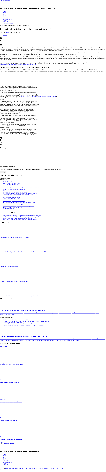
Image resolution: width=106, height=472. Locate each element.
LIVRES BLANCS (7, 19)
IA (3, 14)
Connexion (7, 443)
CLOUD (5, 11)
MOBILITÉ (5, 16)
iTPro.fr (7, 32)
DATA (4, 12)
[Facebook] (53, 38)
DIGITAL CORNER (8, 23)
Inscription (12, 443)
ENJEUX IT (6, 15)
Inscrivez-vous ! (3, 346)
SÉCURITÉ (6, 18)
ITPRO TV (5, 21)
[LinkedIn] (53, 40)
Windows (5, 35)
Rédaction (7, 468)
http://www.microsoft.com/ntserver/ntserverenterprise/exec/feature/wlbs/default (38, 96)
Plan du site (62, 468)
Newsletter (16, 468)
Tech (2, 25)
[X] (53, 42)
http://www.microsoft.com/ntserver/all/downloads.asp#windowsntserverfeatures (18, 64)
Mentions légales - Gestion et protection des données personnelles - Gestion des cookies (39, 468)
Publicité (12, 468)
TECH (4, 20)
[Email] (53, 45)
